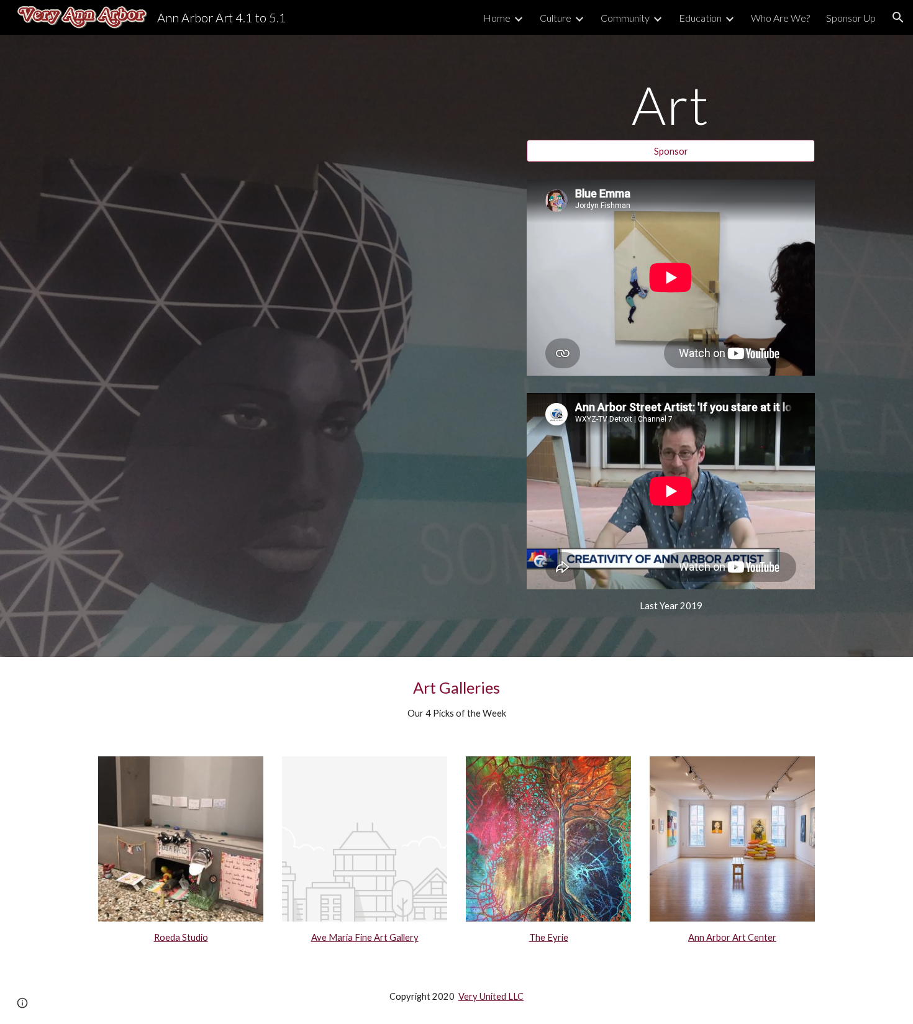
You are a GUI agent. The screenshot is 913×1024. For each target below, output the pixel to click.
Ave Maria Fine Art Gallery (365, 937)
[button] (898, 17)
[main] (671, 105)
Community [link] (625, 18)
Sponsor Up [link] (851, 18)
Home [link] (497, 18)
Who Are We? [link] (780, 18)
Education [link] (700, 18)
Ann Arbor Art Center (732, 937)
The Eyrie (548, 937)
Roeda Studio (181, 937)
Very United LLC (491, 996)
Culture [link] (555, 18)
